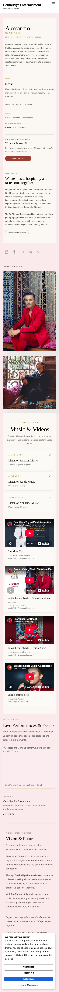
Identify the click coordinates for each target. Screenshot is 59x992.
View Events (8, 814)
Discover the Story (17, 158)
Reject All (28, 972)
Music (8, 118)
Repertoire (28, 118)
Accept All (28, 979)
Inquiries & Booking (12, 266)
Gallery (17, 118)
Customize (28, 966)
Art (37, 118)
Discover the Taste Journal (17, 232)
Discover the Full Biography (19, 104)
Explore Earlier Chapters (16, 127)
